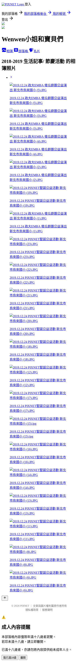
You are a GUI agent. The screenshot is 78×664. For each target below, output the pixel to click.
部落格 (23, 51)
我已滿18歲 (9, 657)
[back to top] (5, 598)
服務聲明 (47, 609)
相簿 (10, 51)
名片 (37, 51)
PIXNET (24, 605)
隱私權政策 (31, 609)
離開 (23, 657)
